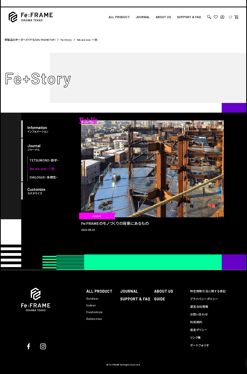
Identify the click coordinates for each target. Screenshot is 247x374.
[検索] (209, 17)
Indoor (91, 305)
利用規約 (196, 322)
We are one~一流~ (43, 168)
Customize (94, 312)
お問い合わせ (199, 314)
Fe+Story (66, 39)
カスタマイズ (36, 191)
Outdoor (92, 298)
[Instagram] (43, 346)
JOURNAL (143, 17)
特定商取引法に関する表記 (208, 291)
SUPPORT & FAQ (189, 17)
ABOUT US (163, 17)
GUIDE (159, 299)
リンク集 (195, 337)
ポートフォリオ (199, 345)
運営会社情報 (199, 306)
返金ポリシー (198, 330)
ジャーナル (34, 147)
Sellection (94, 318)
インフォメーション (37, 129)
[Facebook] (28, 346)
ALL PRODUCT (119, 17)
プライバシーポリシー (204, 299)
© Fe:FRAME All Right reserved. (123, 364)
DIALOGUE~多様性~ (44, 177)
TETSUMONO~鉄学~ (44, 160)
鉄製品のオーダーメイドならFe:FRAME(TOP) (30, 39)
